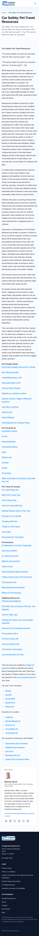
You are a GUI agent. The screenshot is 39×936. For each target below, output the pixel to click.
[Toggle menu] (35, 3)
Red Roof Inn (7, 412)
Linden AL (9, 717)
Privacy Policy (7, 868)
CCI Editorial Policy (8, 885)
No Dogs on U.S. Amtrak (11, 516)
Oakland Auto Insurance (15, 747)
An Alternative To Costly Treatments (16, 545)
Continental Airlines (10, 447)
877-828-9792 (7, 858)
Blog (3, 912)
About (4, 902)
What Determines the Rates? (13, 587)
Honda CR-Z (10, 703)
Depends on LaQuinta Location (14, 393)
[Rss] (19, 821)
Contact (4, 905)
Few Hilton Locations (10, 407)
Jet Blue (5, 462)
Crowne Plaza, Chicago (11, 388)
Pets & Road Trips (9, 500)
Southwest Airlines (9, 431)
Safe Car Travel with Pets (12, 505)
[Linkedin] (6, 821)
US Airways (6, 473)
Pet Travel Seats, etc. (10, 490)
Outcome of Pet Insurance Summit (16, 628)
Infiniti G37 (9, 707)
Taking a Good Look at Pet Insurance (17, 577)
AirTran (4, 436)
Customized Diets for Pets (13, 654)
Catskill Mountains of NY (12, 377)
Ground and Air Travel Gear (13, 537)
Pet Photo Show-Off (10, 639)
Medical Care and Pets (11, 561)
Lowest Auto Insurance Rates (17, 759)
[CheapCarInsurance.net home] (8, 3)
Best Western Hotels (10, 372)
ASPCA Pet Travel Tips (11, 495)
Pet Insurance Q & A (10, 633)
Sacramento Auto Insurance (16, 743)
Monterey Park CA (12, 755)
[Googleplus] (23, 821)
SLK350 (8, 695)
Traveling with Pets (9, 521)
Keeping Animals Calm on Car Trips (16, 511)
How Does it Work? (9, 551)
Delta (4, 452)
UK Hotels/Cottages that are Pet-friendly (18, 367)
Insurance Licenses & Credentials (13, 888)
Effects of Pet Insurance (11, 593)
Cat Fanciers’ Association (12, 649)
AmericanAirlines (8, 441)
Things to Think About (11, 526)
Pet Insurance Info (9, 582)
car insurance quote (26, 677)
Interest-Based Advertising (11, 881)
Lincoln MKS (10, 699)
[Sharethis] (28, 821)
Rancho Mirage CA (12, 721)
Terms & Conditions (8, 872)
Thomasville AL (11, 733)
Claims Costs (7, 566)
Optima (8, 691)
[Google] (10, 821)
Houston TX (10, 725)
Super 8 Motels (8, 417)
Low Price (9, 751)
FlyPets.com (7, 457)
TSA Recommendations (11, 601)
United (4, 468)
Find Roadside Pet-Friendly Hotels (16, 423)
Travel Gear (6, 532)
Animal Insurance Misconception (15, 572)
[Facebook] (15, 821)
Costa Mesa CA (11, 729)
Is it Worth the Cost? (10, 556)
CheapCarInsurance (9, 898)
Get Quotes (6, 909)
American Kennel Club (10, 644)
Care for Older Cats (10, 615)
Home (4, 13)
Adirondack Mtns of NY (11, 383)
